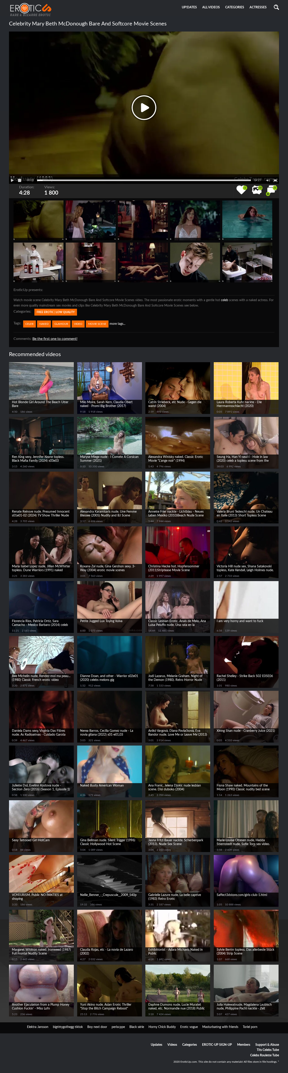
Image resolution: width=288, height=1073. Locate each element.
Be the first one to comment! (54, 339)
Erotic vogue (189, 1027)
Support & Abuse (267, 1044)
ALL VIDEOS (211, 7)
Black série (136, 1027)
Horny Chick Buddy (162, 1027)
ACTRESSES (258, 7)
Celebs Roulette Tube (264, 1055)
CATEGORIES (234, 7)
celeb (224, 300)
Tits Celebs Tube (268, 1050)
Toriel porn (250, 1027)
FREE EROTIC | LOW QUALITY (56, 312)
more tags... (117, 323)
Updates (156, 1044)
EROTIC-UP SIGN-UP (217, 1044)
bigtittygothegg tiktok (68, 1027)
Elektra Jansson (37, 1027)
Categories (189, 1044)
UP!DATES (189, 7)
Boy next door (97, 1027)
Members (243, 1044)
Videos (172, 1044)
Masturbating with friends (220, 1027)
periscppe (118, 1027)
